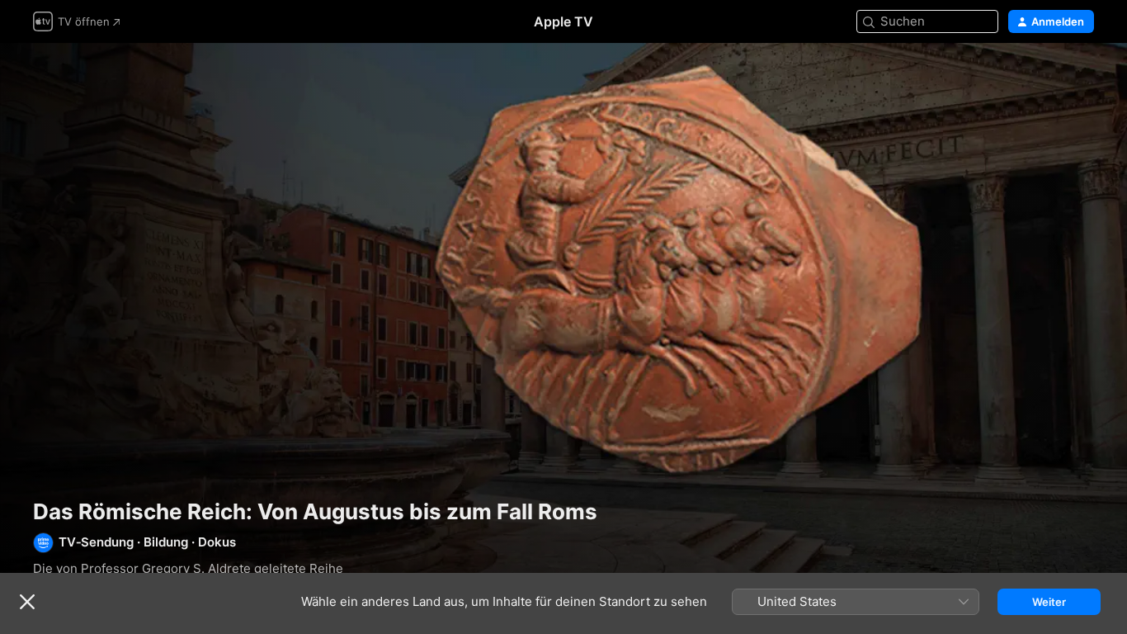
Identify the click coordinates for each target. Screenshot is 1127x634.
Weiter (1049, 601)
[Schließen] (27, 601)
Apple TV (563, 21)
